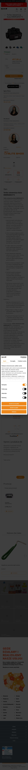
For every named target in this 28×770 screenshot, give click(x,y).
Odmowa (14, 411)
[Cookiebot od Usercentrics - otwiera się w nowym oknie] (20, 357)
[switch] (24, 389)
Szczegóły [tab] (12, 361)
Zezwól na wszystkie (14, 403)
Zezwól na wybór (14, 407)
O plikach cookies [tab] (22, 361)
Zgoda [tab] (4, 361)
